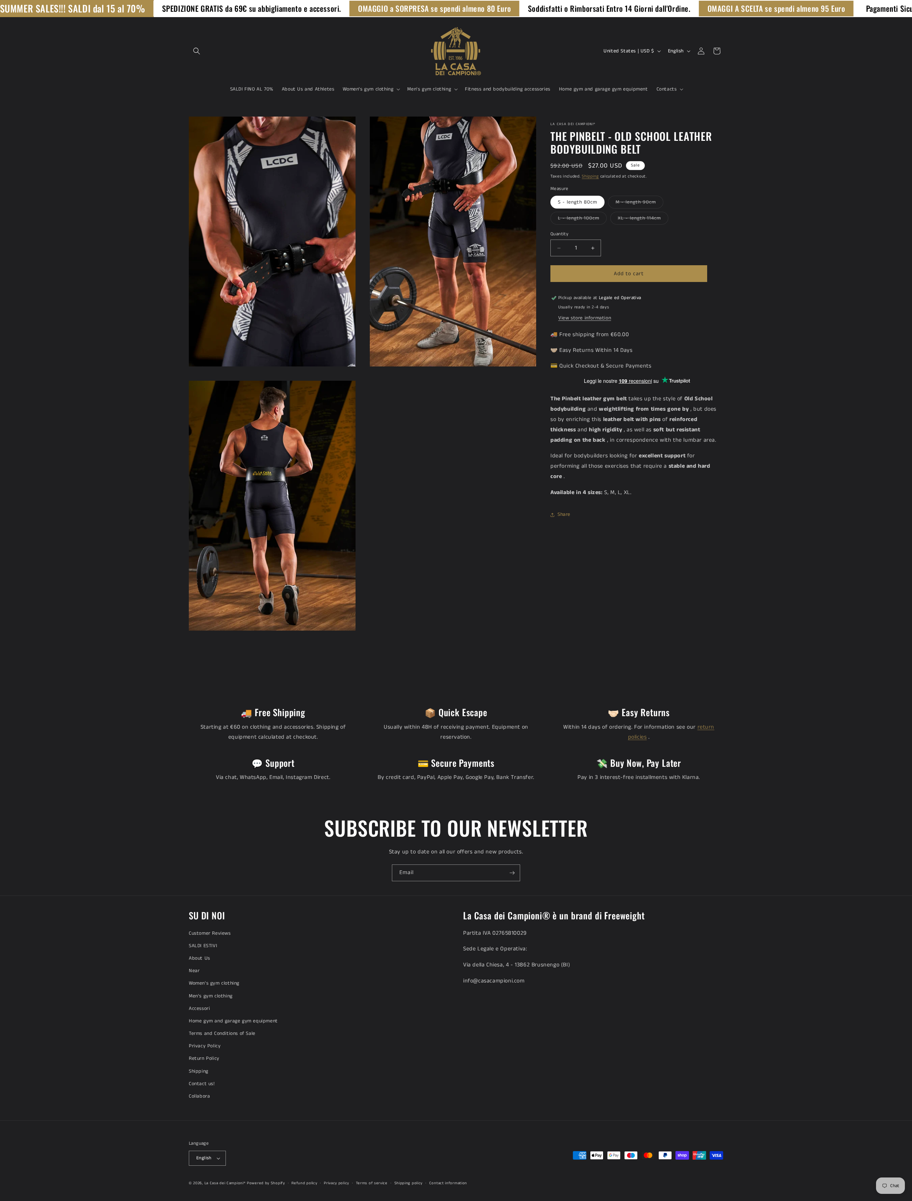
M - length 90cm (639, 203)
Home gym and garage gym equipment (233, 1021)
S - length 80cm (577, 202)
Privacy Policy (205, 1045)
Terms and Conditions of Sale (222, 1033)
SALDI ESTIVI (203, 945)
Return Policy (204, 1058)
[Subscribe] (512, 872)
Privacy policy (336, 1183)
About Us (199, 958)
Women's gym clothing (214, 983)
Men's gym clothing (211, 996)
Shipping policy (408, 1183)
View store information (584, 318)
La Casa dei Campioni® (225, 1183)
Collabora (199, 1096)
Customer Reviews (210, 933)
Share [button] (564, 514)
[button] (196, 51)
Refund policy (304, 1183)
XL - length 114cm (643, 219)
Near (194, 970)
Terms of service (372, 1183)
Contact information (448, 1183)
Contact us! (202, 1083)
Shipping (590, 176)
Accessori (199, 1008)
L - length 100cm (582, 219)
